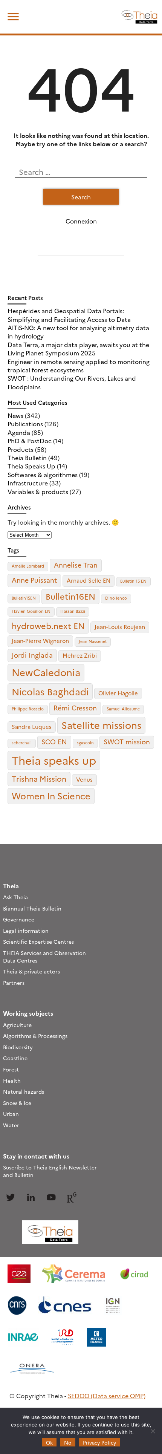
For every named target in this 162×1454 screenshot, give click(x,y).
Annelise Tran (76, 564)
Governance (18, 919)
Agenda (19, 432)
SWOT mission (127, 741)
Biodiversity (18, 1047)
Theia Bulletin (27, 457)
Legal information (26, 930)
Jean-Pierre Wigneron (40, 640)
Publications (25, 423)
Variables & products (38, 491)
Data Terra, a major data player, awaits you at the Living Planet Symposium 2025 (78, 348)
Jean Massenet (93, 641)
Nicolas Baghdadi (50, 691)
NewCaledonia (46, 672)
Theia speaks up (54, 760)
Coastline (15, 1058)
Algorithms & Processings (35, 1035)
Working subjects (28, 1013)
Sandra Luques (32, 726)
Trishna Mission (39, 778)
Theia (11, 886)
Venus (84, 779)
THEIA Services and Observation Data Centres (44, 956)
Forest (11, 1069)
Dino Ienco (116, 598)
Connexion (81, 221)
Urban (11, 1113)
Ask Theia (15, 897)
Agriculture (17, 1025)
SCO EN (54, 741)
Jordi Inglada (32, 655)
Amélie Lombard (28, 566)
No (68, 1442)
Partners (13, 982)
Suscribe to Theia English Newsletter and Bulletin (50, 1171)
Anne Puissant (34, 580)
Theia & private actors (31, 971)
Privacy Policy (99, 1442)
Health (12, 1080)
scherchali (22, 742)
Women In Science (51, 796)
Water (11, 1125)
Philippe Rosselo (28, 709)
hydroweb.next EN (48, 625)
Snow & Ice (17, 1103)
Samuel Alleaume (123, 709)
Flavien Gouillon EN (31, 611)
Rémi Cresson (75, 707)
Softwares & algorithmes (43, 474)
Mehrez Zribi (80, 655)
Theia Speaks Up (31, 466)
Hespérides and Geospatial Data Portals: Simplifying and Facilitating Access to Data (69, 314)
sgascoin (85, 742)
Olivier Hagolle (118, 693)
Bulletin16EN (70, 596)
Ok (49, 1442)
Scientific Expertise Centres (38, 941)
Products (21, 449)
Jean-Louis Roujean (120, 627)
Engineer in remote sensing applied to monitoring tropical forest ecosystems (79, 365)
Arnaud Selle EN (88, 580)
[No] (152, 1431)
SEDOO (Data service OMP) (106, 1395)
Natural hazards (23, 1091)
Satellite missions (101, 725)
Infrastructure (28, 483)
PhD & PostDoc (30, 440)
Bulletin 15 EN (133, 581)
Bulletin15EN (24, 598)
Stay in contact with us (36, 1156)
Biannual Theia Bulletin (32, 908)
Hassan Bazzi (72, 611)
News (15, 415)
